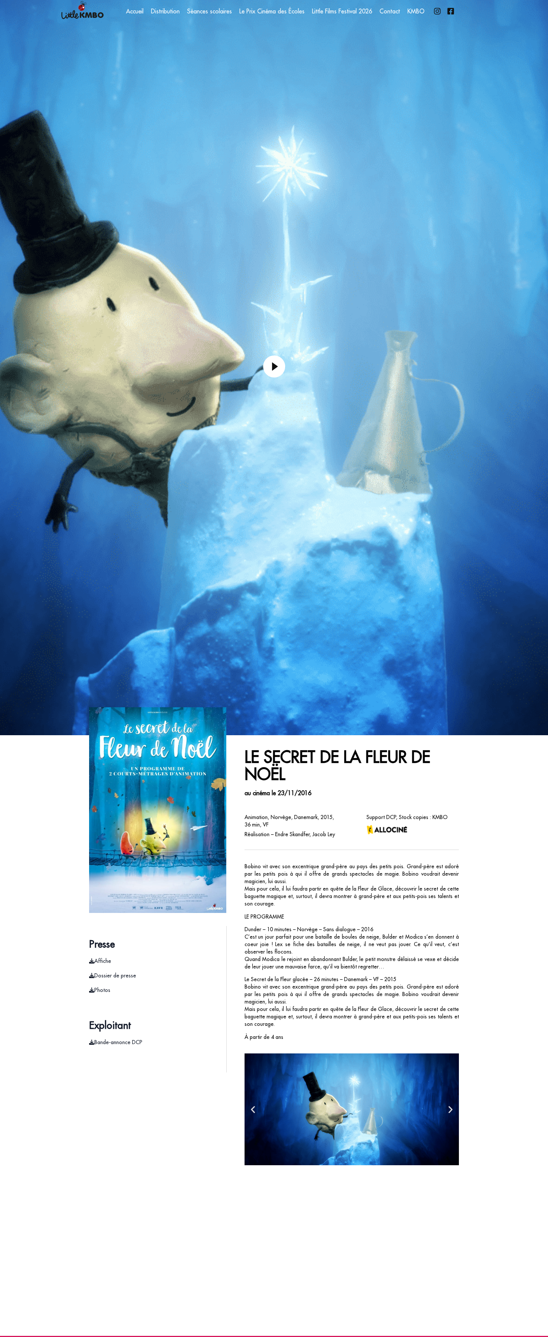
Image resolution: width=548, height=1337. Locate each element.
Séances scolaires (209, 11)
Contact (389, 11)
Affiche (102, 961)
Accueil (135, 11)
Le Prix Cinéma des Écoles (272, 11)
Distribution (165, 11)
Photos (102, 990)
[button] (253, 1109)
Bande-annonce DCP (118, 1042)
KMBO (416, 11)
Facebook (450, 11)
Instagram (437, 11)
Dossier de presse (115, 975)
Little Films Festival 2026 (342, 11)
